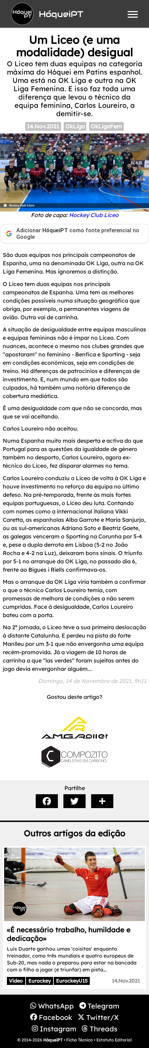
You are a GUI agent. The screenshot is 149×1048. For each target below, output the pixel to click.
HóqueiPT (53, 1039)
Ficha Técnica (79, 1039)
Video (16, 981)
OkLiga (75, 126)
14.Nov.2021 (43, 126)
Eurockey (39, 981)
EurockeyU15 (72, 981)
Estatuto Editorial (114, 1039)
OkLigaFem (106, 126)
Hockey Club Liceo (94, 214)
